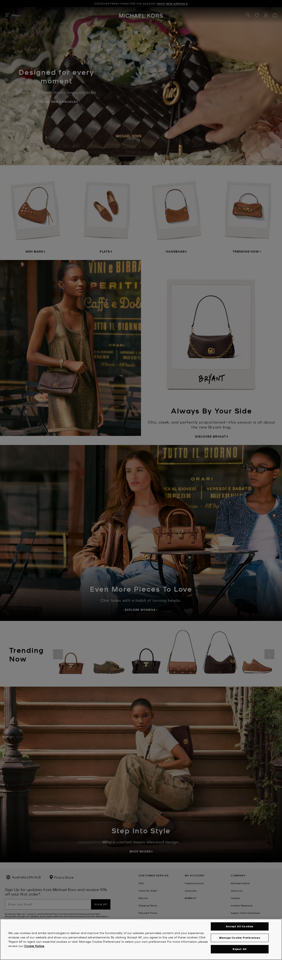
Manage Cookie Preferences (239, 937)
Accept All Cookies (240, 926)
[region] (141, 939)
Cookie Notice (34, 946)
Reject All (239, 949)
